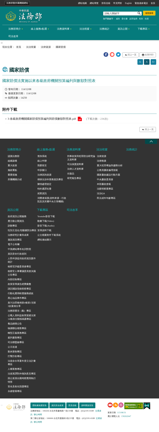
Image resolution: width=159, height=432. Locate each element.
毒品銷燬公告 (15, 323)
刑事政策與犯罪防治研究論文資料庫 (81, 158)
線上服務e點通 (39, 28)
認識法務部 (13, 156)
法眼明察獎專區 (105, 189)
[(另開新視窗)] (110, 405)
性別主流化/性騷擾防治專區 (22, 230)
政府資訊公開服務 (17, 216)
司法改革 (13, 36)
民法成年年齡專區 (106, 198)
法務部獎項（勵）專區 (19, 311)
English (128, 3)
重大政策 (12, 165)
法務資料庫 (63, 28)
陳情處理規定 (44, 184)
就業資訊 (42, 193)
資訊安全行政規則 (17, 254)
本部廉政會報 (104, 184)
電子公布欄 (13, 244)
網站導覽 (94, 3)
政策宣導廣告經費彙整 (19, 284)
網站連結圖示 (44, 239)
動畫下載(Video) (45, 221)
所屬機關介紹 (15, 179)
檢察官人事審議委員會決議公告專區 (22, 273)
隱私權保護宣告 (39, 405)
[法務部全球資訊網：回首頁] (22, 16)
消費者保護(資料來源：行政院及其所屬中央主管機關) (51, 200)
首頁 (153, 3)
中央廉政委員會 (105, 179)
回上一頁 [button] (132, 55)
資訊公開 (122, 28)
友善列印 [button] (149, 55)
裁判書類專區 (15, 337)
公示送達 (12, 347)
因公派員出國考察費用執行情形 (22, 380)
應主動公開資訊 (16, 221)
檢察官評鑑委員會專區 (19, 266)
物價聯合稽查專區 (17, 328)
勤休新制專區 (15, 351)
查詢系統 (42, 156)
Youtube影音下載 (46, 216)
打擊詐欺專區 (15, 356)
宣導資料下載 (44, 230)
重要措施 (12, 175)
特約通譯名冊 (44, 189)
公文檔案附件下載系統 (49, 235)
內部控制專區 (15, 279)
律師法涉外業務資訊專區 (50, 179)
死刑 (141, 19)
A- (140, 62)
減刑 (118, 19)
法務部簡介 (14, 28)
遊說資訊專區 (15, 239)
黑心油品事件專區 (17, 298)
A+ (153, 62)
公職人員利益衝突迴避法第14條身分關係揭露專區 (22, 317)
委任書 (125, 19)
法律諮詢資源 (44, 175)
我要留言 (42, 165)
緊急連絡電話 (141, 3)
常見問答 (117, 3)
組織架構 (12, 161)
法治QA (101, 193)
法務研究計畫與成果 (18, 235)
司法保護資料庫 (75, 164)
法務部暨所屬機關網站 (17, 3)
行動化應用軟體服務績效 (20, 293)
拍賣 (147, 19)
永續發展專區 (15, 391)
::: (2, 2)
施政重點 (12, 170)
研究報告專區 (74, 178)
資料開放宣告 (87, 405)
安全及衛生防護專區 (18, 386)
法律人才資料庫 (75, 169)
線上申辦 (42, 161)
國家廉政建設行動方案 (108, 175)
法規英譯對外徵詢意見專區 (22, 373)
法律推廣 (101, 161)
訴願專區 (12, 225)
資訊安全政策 (57, 405)
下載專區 (143, 28)
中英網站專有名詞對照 (19, 249)
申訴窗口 (42, 170)
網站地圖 (82, 3)
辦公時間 (38, 414)
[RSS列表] (115, 405)
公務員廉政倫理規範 (107, 170)
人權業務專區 (15, 369)
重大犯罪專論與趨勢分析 (110, 165)
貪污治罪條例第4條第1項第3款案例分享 (22, 304)
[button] (106, 54)
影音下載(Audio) (45, 225)
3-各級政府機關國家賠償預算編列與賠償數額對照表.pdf (79, 119)
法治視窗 (84, 28)
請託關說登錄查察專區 (19, 288)
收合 (151, 141)
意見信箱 (72, 405)
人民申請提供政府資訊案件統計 (22, 260)
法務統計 (104, 28)
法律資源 (46, 47)
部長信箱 (106, 3)
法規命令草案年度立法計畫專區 (22, 363)
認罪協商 (133, 19)
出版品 (70, 173)
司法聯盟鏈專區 (16, 342)
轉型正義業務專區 (17, 333)
